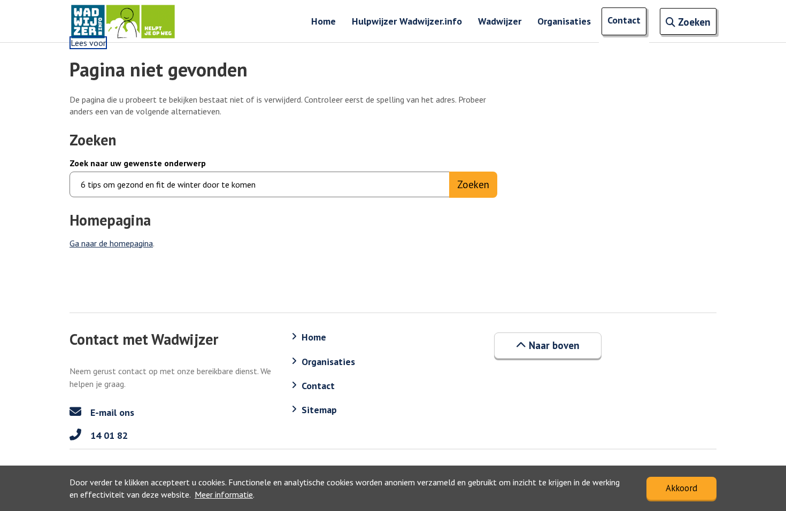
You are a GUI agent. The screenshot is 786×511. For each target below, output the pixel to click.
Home (323, 21)
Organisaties (564, 21)
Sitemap (319, 410)
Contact (624, 20)
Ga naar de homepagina (111, 243)
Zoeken (473, 184)
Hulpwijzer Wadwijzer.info (407, 21)
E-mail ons (111, 412)
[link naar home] (123, 21)
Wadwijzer (499, 21)
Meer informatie (224, 494)
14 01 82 (108, 435)
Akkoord (681, 488)
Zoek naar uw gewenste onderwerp (138, 163)
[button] (548, 345)
